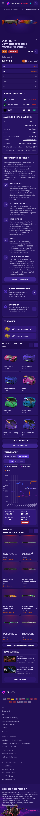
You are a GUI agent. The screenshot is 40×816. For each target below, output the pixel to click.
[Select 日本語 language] (18, 701)
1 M (11, 461)
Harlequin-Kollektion (9, 757)
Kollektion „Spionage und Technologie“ (16, 743)
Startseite (6, 9)
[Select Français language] (16, 698)
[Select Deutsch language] (12, 698)
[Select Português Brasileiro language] (28, 698)
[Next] (36, 345)
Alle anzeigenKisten (20, 441)
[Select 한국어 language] (22, 701)
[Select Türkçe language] (31, 698)
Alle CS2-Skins (7, 766)
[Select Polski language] (24, 698)
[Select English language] (5, 698)
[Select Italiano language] (20, 698)
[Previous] (31, 345)
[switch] (24, 61)
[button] (11, 548)
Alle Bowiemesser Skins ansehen (20, 645)
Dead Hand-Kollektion (10, 747)
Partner (4, 728)
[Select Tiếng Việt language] (35, 698)
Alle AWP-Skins (7, 776)
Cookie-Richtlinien (8, 724)
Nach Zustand (10, 456)
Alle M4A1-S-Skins (8, 773)
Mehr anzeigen (20, 679)
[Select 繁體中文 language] (14, 701)
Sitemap (5, 731)
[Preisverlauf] (24, 93)
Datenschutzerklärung (10, 718)
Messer (15, 9)
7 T (6, 461)
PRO (3, 714)
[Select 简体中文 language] (10, 701)
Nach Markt (23, 456)
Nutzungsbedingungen (10, 721)
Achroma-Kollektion (9, 754)
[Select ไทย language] (26, 701)
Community (6, 711)
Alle (21, 461)
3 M (16, 461)
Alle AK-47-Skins (8, 769)
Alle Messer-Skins (8, 779)
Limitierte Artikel (8, 750)
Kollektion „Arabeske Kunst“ (12, 740)
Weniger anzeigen (20, 279)
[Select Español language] (8, 698)
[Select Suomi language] (30, 701)
